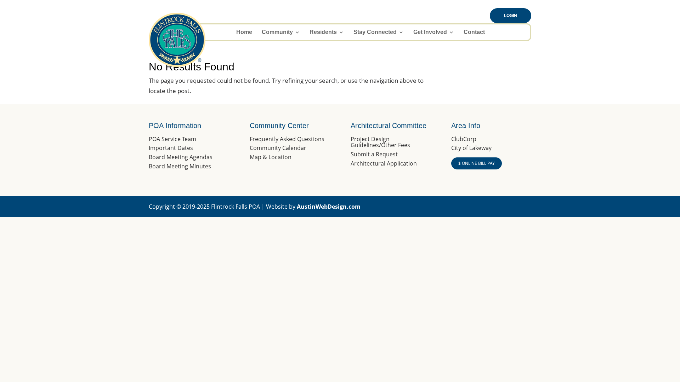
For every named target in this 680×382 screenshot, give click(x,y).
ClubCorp (463, 139)
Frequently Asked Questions (287, 139)
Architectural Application (384, 163)
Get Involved (430, 32)
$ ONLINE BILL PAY (476, 163)
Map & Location (270, 157)
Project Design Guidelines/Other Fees (380, 142)
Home (244, 32)
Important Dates (171, 148)
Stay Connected (375, 32)
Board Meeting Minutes (180, 166)
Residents (323, 32)
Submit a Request (374, 154)
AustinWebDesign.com (329, 206)
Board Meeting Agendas (180, 157)
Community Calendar (278, 148)
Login (510, 15)
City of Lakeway (471, 148)
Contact (474, 32)
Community (277, 32)
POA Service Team (172, 139)
